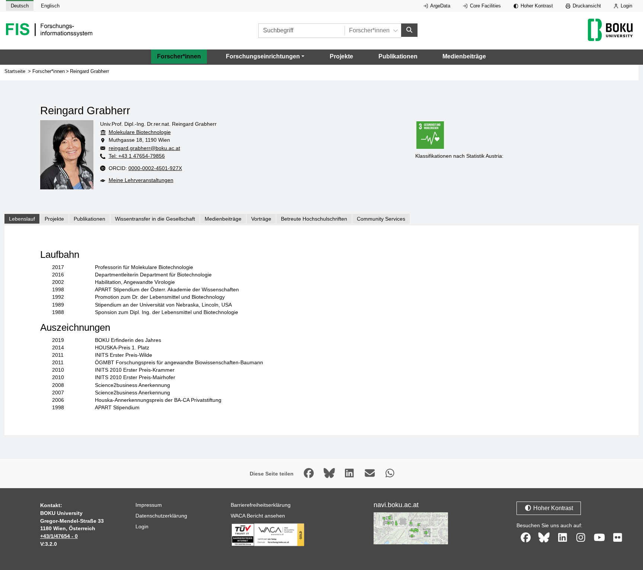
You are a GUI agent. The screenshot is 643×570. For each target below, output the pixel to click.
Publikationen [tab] (89, 219)
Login (625, 6)
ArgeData (439, 6)
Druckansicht (586, 6)
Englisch (50, 6)
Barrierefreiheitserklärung (261, 505)
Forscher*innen (179, 56)
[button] (265, 56)
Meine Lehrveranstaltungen (141, 180)
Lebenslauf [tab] (22, 219)
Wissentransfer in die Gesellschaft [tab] (155, 219)
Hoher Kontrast (536, 6)
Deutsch (20, 6)
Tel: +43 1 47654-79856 (137, 156)
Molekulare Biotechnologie (140, 132)
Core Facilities (484, 6)
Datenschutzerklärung (161, 516)
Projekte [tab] (54, 219)
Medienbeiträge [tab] (223, 219)
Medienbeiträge (464, 56)
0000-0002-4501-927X (155, 168)
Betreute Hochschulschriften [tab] (314, 219)
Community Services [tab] (381, 219)
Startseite (14, 71)
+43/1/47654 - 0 (59, 536)
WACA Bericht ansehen (258, 516)
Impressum (148, 505)
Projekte (341, 56)
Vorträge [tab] (261, 219)
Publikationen (398, 56)
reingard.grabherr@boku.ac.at (144, 148)
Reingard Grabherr (89, 71)
